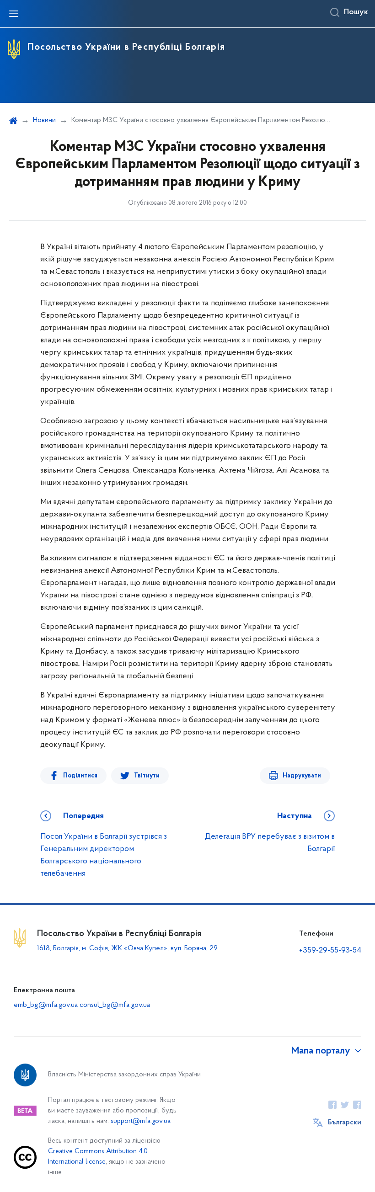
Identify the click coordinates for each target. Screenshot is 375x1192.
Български (344, 1122)
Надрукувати (302, 775)
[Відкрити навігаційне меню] (13, 13)
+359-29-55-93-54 (330, 951)
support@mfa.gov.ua (141, 1121)
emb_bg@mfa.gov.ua (46, 1005)
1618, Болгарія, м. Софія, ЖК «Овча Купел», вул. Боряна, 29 (128, 948)
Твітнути (147, 775)
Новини (44, 120)
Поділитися (80, 775)
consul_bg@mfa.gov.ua (115, 1005)
